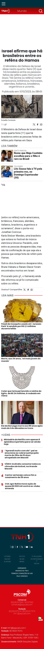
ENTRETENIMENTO (37, 560)
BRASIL (22, 561)
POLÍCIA (22, 556)
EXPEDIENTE (22, 568)
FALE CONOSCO (22, 576)
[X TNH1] (22, 547)
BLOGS (22, 559)
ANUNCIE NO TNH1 (22, 571)
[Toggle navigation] (4, 4)
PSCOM (36, 563)
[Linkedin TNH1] (31, 547)
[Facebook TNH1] (17, 547)
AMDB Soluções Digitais (27, 641)
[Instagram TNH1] (12, 547)
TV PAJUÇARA (37, 556)
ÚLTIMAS (7, 556)
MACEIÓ (7, 559)
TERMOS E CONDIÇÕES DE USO (22, 573)
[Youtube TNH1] (27, 547)
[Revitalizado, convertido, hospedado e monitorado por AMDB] (40, 618)
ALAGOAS (7, 561)
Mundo (22, 11)
